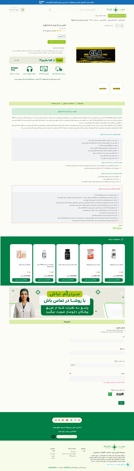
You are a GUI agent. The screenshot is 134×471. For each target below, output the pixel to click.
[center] (49, 9)
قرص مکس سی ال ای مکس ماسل (67, 265)
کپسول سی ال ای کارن (24, 265)
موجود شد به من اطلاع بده (56, 42)
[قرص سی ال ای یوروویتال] (90, 254)
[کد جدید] (110, 394)
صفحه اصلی (122, 20)
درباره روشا (73, 452)
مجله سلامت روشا (100, 16)
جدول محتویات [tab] (55, 103)
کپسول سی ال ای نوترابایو (116, 265)
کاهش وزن (103, 20)
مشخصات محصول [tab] (68, 103)
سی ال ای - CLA (94, 20)
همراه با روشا (72, 449)
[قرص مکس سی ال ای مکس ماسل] (67, 254)
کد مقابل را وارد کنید (118, 390)
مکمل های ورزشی (112, 20)
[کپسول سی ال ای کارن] (21, 254)
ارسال (121, 403)
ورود (16, 10)
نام (123, 337)
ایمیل (122, 349)
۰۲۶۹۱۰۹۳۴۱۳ (52, 467)
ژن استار (61, 28)
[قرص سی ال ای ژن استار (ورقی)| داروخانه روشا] (106, 447)
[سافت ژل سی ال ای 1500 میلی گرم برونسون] (44, 254)
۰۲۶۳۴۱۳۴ (66, 467)
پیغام (122, 373)
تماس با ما (52, 454)
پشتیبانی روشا (52, 450)
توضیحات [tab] (80, 103)
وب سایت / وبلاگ (119, 361)
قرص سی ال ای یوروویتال (93, 265)
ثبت (53, 437)
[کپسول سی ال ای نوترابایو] (114, 254)
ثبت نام (12, 10)
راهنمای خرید (83, 450)
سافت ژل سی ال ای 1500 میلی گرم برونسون (45, 266)
